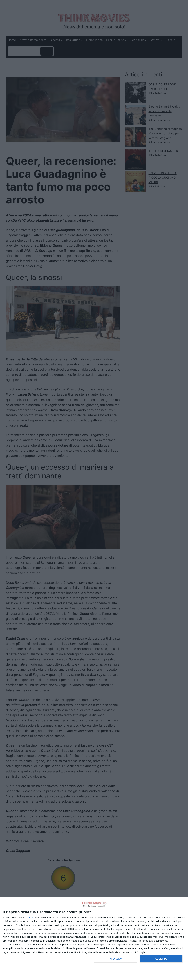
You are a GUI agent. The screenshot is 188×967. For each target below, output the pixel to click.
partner (29, 917)
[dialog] (94, 932)
